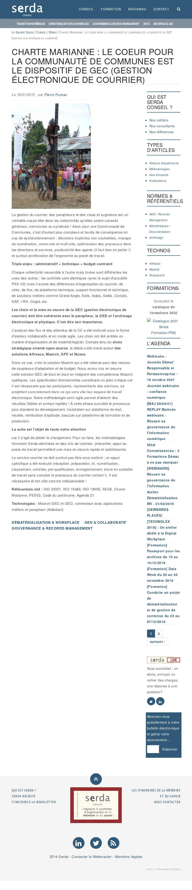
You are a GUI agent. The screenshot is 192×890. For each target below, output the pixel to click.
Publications (157, 181)
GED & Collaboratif (105, 522)
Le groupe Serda (23, 32)
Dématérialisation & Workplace (69, 23)
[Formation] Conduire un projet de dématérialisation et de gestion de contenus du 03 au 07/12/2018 (163, 604)
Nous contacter (167, 802)
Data (147, 23)
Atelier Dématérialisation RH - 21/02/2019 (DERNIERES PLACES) (162, 504)
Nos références (161, 131)
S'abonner (169, 749)
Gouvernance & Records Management (116, 23)
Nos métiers (159, 120)
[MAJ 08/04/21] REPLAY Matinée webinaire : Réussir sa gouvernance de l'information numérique (161, 421)
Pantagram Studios (169, 869)
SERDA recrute (24, 796)
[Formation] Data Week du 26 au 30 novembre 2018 (162, 574)
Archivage (156, 237)
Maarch (154, 269)
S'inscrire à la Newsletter (34, 802)
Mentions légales (129, 856)
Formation (111, 9)
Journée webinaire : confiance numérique (163, 391)
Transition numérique (30, 23)
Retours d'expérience (164, 163)
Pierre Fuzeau (55, 94)
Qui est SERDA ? (24, 790)
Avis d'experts (159, 175)
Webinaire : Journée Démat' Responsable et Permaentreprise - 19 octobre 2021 (162, 368)
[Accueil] (29, 9)
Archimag (137, 9)
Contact (161, 9)
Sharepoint (157, 275)
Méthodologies (159, 169)
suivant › (157, 641)
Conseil (86, 9)
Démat (53, 32)
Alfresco (155, 263)
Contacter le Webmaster (91, 856)
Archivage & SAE (163, 23)
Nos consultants (162, 126)
